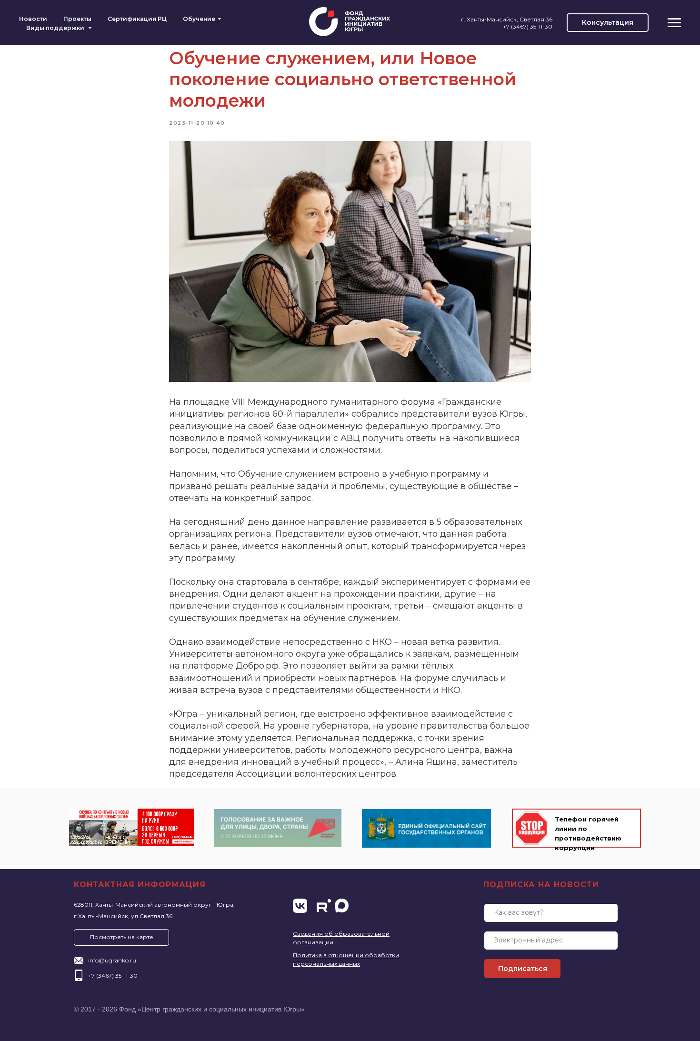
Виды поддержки (56, 27)
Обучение (199, 18)
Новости (33, 18)
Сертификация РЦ (137, 18)
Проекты (77, 18)
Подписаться (522, 968)
